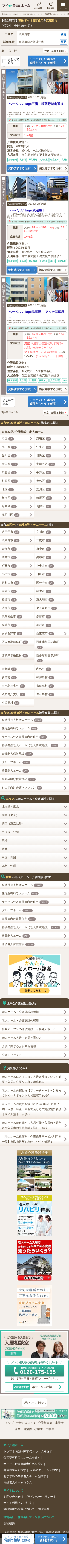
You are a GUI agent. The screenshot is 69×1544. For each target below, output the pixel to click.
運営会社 (44, 1508)
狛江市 (8, 599)
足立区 (8, 506)
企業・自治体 (23, 1429)
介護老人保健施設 (17, 753)
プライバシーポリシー (39, 1496)
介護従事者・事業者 (51, 1422)
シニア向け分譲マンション (21, 787)
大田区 (9, 463)
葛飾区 (43, 506)
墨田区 (8, 446)
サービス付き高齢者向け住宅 (24, 736)
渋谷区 (8, 472)
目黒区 (43, 455)
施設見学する (50, 168)
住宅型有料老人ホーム (19, 728)
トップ (9, 1422)
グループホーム (15, 762)
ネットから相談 (33, 1386)
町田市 (8, 565)
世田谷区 (45, 463)
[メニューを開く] (63, 5)
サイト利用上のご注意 (18, 1502)
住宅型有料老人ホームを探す (22, 1457)
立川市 (43, 531)
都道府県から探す (15, 1470)
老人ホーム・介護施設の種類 (20, 1011)
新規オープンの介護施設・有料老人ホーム (29, 1029)
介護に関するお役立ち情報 (19, 1046)
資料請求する (19, 168)
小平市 (8, 574)
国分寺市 (44, 582)
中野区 (43, 472)
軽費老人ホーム (15, 770)
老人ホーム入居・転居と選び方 (22, 1037)
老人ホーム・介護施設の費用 (20, 1020)
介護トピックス (12, 1054)
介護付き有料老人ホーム (21, 719)
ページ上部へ (37, 1402)
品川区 (8, 455)
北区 (7, 489)
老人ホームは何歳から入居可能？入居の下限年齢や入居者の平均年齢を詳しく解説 (31, 1125)
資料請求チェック (3, 87)
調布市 (43, 557)
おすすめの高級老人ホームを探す (25, 1476)
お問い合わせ (12, 1496)
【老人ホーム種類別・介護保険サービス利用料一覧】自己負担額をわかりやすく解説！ (31, 1139)
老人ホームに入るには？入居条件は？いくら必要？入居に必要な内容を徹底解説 (31, 1079)
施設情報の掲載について (19, 1508)
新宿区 (43, 438)
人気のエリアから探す (44, 1470)
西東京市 (44, 633)
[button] (34, 34)
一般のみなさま (26, 1422)
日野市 (43, 574)
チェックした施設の (44, 60)
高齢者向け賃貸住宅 (17, 97)
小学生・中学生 (44, 1429)
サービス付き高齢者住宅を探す (23, 1463)
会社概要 (9, 1523)
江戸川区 (10, 514)
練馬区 (43, 497)
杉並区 (9, 480)
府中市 (43, 548)
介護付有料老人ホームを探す (34, 1451)
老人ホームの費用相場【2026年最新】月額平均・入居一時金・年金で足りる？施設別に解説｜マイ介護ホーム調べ (31, 1109)
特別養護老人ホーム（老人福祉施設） (29, 745)
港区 (7, 438)
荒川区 (43, 489)
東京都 (14, 120)
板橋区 (8, 497)
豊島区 (43, 480)
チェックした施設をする (48, 1538)
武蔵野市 (21, 120)
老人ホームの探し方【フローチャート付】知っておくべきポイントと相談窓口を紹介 (31, 1093)
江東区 (43, 446)
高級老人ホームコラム (18, 1482)
